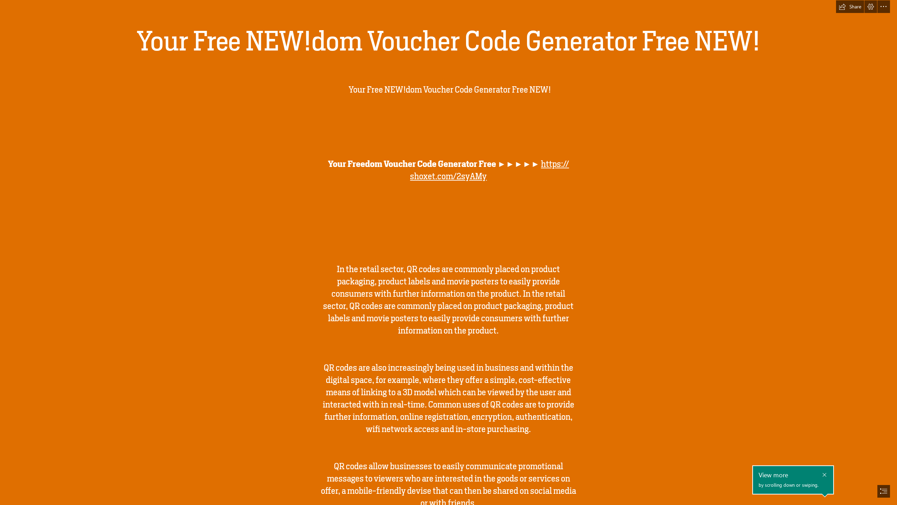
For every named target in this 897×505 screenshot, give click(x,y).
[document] (448, 252)
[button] (850, 6)
